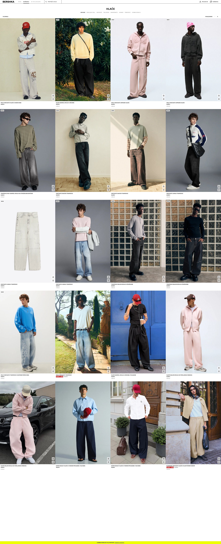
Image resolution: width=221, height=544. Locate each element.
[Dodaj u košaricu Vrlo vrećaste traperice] (108, 368)
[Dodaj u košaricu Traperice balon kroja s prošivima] (219, 277)
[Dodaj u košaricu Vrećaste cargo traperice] (219, 186)
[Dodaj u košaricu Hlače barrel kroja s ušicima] (108, 95)
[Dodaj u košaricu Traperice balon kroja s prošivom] (163, 277)
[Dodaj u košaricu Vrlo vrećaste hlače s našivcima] (53, 95)
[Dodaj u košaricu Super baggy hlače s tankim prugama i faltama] (108, 458)
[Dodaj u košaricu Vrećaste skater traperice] (108, 186)
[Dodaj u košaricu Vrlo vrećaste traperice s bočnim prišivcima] (53, 368)
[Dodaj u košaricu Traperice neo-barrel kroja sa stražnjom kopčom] (53, 186)
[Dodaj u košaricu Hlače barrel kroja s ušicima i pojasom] (163, 368)
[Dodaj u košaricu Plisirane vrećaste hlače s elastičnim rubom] (219, 458)
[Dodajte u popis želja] (53, 99)
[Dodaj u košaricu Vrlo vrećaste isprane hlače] (163, 95)
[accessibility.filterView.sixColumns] (217, 16)
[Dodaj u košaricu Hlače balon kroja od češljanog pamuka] (219, 368)
